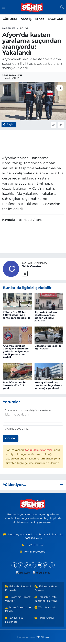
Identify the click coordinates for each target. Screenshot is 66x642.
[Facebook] (14, 565)
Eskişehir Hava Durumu (46, 588)
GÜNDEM (10, 19)
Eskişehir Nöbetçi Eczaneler (18, 588)
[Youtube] (39, 565)
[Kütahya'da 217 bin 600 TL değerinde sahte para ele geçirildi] (17, 301)
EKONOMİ (55, 19)
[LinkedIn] (33, 565)
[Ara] (62, 7)
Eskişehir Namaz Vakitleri (18, 598)
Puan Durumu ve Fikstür (18, 609)
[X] (20, 565)
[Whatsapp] (45, 565)
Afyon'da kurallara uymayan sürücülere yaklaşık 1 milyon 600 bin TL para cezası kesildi (16, 351)
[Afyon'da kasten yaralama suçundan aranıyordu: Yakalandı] (33, 101)
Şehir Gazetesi (32, 266)
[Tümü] (61, 484)
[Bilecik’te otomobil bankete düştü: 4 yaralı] (17, 371)
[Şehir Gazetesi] (11, 268)
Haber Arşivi (46, 617)
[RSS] (52, 565)
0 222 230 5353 (35, 545)
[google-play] (41, 573)
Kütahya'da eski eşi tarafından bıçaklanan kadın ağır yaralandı (48, 385)
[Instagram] (27, 565)
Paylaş (11, 124)
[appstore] (22, 573)
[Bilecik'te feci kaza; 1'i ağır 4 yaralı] (49, 335)
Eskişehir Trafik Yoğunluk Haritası (46, 598)
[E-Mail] (25, 273)
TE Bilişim (43, 637)
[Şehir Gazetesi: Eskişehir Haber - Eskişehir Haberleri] (32, 7)
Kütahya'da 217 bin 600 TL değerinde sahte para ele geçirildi (17, 315)
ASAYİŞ (26, 19)
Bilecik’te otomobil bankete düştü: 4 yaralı (14, 385)
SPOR (39, 19)
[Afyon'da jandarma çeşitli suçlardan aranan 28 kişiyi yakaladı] (49, 301)
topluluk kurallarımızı (39, 449)
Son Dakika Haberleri (14, 619)
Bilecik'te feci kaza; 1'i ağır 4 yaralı (48, 347)
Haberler (8, 28)
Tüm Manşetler (48, 607)
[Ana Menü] (3, 7)
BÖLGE (24, 28)
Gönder (10, 438)
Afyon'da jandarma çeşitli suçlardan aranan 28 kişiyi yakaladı (46, 316)
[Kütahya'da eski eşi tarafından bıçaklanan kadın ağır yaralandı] (49, 371)
